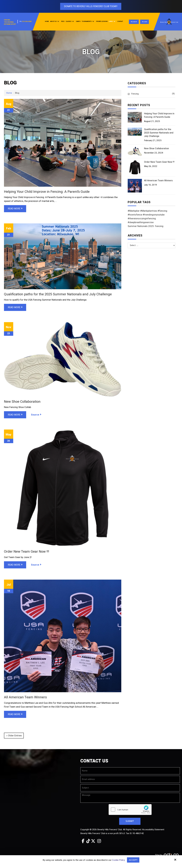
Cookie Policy (118, 860)
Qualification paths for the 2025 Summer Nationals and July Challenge (58, 294)
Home (9, 92)
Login (145, 22)
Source (35, 414)
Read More (14, 208)
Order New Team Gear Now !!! (26, 551)
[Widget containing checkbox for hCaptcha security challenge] (130, 809)
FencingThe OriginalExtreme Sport (10, 22)
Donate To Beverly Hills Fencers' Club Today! (90, 6)
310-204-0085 (27, 22)
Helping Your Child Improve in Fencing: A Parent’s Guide (47, 191)
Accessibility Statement (153, 829)
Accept (133, 860)
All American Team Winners (25, 697)
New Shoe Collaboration (22, 401)
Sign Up (134, 22)
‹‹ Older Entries (14, 735)
